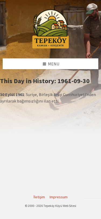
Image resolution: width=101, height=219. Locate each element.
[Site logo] (50, 47)
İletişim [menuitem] (39, 197)
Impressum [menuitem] (59, 197)
